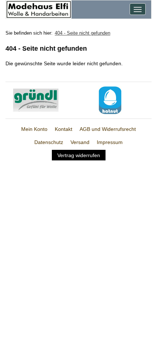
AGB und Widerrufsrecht (108, 129)
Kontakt (63, 129)
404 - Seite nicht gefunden (82, 33)
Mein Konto (34, 129)
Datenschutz (48, 142)
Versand (79, 142)
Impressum (110, 142)
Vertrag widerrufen (78, 155)
